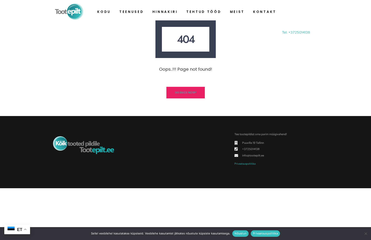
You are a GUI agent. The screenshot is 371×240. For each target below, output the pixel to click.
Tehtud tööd (203, 11)
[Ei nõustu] (365, 233)
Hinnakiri (165, 11)
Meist (237, 11)
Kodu (104, 11)
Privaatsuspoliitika (244, 163)
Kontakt (264, 11)
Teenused (131, 11)
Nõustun (240, 233)
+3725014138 (299, 32)
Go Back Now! (185, 92)
